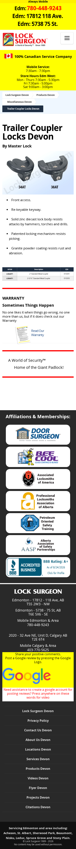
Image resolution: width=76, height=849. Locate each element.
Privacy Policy (38, 720)
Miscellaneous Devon (19, 102)
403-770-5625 (38, 649)
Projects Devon (38, 797)
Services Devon (38, 759)
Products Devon (45, 95)
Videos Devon (38, 778)
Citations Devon (38, 807)
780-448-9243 (38, 624)
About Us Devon (38, 740)
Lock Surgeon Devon (17, 95)
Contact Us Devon (38, 730)
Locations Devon (38, 749)
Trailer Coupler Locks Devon (23, 108)
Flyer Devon (38, 788)
